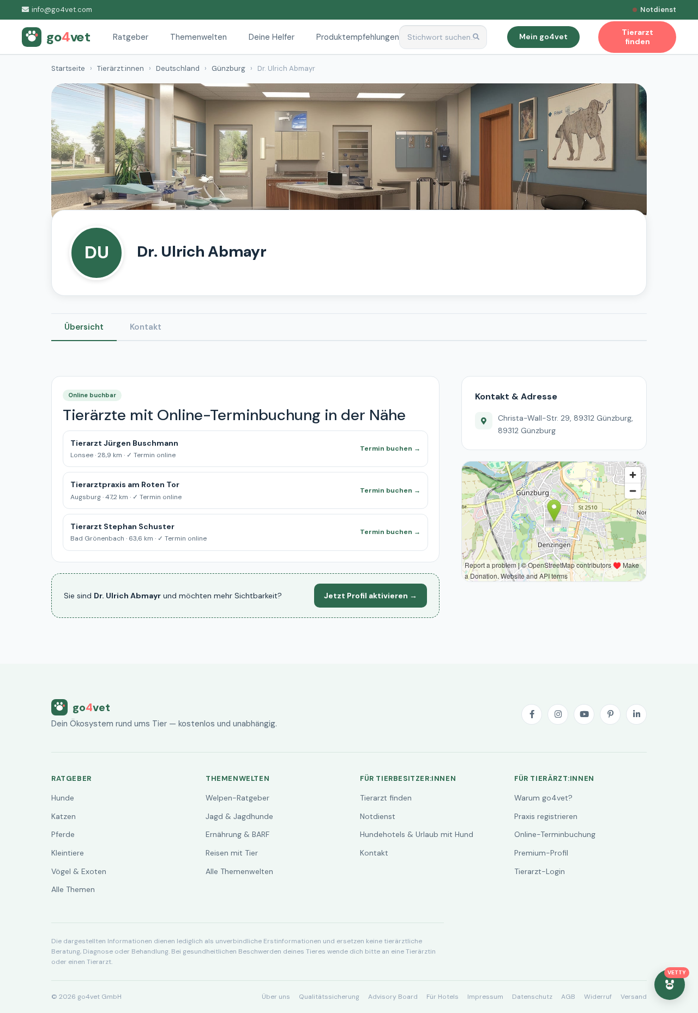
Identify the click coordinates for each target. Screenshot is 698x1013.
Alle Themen (73, 889)
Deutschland (178, 68)
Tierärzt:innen (120, 68)
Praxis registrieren (545, 816)
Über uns (276, 996)
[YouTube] (584, 714)
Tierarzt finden (386, 798)
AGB (568, 996)
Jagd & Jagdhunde (239, 816)
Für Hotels (442, 996)
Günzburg (228, 68)
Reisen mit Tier (232, 853)
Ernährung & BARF (237, 834)
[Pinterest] (610, 714)
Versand (634, 996)
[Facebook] (531, 714)
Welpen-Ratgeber (237, 798)
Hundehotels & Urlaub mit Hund (416, 834)
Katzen (63, 816)
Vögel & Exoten (78, 871)
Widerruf (598, 996)
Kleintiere (67, 853)
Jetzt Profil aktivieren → (370, 595)
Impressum (485, 996)
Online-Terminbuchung (554, 834)
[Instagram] (557, 714)
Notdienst (377, 816)
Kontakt (145, 327)
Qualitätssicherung (329, 996)
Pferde (63, 834)
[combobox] (443, 37)
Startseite (68, 68)
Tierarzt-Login (539, 871)
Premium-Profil (541, 853)
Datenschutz (532, 996)
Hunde (62, 798)
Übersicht (84, 327)
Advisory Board (393, 996)
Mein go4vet (543, 36)
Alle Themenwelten (239, 871)
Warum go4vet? (543, 798)
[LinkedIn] (636, 714)
